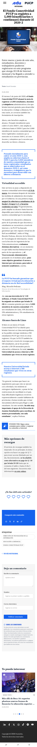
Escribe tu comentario (11, 573)
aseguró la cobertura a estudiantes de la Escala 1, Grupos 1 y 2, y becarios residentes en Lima (18, 204)
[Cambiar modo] (29, 745)
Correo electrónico (10, 604)
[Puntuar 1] (9, 497)
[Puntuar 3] (18, 497)
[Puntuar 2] (13, 497)
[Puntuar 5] (28, 497)
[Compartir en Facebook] (13, 521)
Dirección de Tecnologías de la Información (15, 537)
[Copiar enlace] (21, 521)
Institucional (19, 6)
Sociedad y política (7, 695)
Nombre (6, 592)
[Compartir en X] (10, 521)
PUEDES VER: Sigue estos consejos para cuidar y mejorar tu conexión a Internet (21, 426)
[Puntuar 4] (23, 497)
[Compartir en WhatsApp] (6, 521)
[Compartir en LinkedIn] (17, 521)
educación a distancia (11, 541)
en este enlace (20, 471)
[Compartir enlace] (34, 695)
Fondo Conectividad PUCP (13, 545)
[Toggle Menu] (4, 3)
